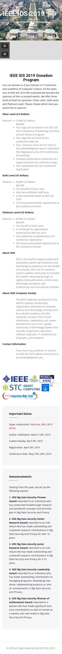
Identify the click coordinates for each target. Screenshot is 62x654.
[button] (5, 46)
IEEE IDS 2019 (23, 14)
